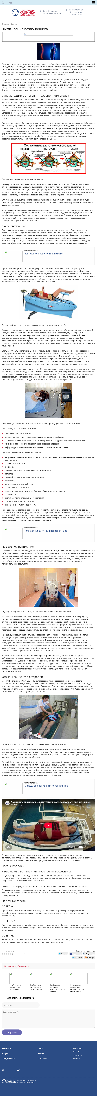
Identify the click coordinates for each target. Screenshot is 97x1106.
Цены (40, 1048)
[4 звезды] (9, 954)
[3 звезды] (7, 954)
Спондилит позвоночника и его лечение (57, 989)
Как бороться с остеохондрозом (36, 988)
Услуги (5, 1053)
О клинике (77, 1048)
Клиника (6, 1048)
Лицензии (77, 1055)
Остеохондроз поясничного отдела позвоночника (77, 989)
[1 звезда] (3, 954)
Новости (76, 1052)
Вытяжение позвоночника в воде (43, 253)
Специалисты (8, 1058)
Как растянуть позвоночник (14, 988)
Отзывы (76, 1059)
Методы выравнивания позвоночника (46, 785)
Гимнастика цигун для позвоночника (45, 530)
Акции (41, 1053)
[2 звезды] (5, 954)
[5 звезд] (11, 954)
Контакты (43, 1058)
